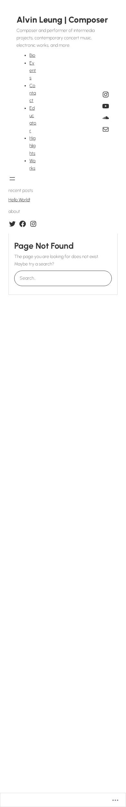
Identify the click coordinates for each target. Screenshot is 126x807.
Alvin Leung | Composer (62, 20)
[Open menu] (12, 179)
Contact (32, 93)
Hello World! (19, 200)
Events (32, 70)
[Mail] (106, 129)
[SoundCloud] (106, 118)
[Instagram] (106, 94)
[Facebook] (22, 224)
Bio (32, 55)
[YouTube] (106, 106)
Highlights (32, 145)
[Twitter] (12, 224)
